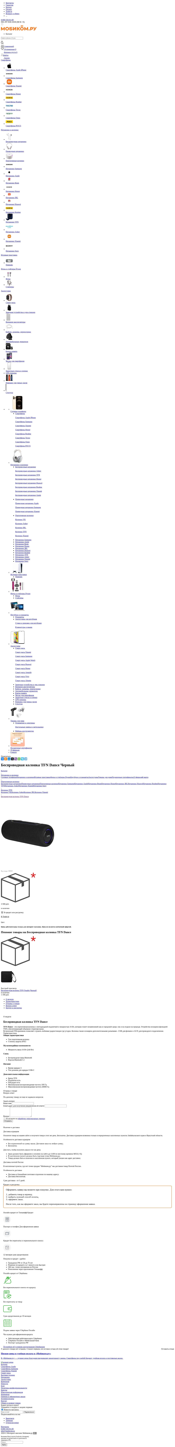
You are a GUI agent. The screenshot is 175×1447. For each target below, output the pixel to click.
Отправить (8, 1121)
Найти (4, 1445)
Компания (5, 1382)
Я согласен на (25, 1119)
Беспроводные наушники (11, 784)
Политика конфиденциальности (14, 1388)
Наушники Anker (12, 786)
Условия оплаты (7, 1399)
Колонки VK (6, 792)
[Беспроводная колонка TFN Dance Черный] (28, 868)
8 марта (145, 777)
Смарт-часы (6, 1373)
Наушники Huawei (135, 784)
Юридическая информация (12, 1392)
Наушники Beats (94, 784)
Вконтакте (10, 1418)
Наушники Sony (39, 786)
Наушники (5, 1377)
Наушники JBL (121, 784)
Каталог (4, 1364)
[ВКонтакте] (2, 758)
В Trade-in (5, 917)
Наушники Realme (150, 784)
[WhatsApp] (19, 758)
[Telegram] (25, 758)
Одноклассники (12, 1423)
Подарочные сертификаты (122, 777)
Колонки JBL (29, 792)
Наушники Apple (81, 784)
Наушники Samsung (66, 784)
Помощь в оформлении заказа (13, 1397)
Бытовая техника (8, 1375)
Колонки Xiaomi (41, 792)
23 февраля (137, 777)
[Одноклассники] (5, 758)
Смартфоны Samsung (9, 1369)
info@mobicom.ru (8, 1431)
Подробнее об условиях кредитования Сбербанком (24, 1347)
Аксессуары (93, 777)
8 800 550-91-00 (7, 20)
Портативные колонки (49, 784)
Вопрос (6, 1116)
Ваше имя (7, 1103)
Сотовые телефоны (9, 777)
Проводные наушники (31, 784)
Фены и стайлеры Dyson (60, 777)
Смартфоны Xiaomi (9, 1371)
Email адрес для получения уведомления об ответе (23, 1106)
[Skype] (22, 758)
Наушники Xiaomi (26, 786)
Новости (4, 1384)
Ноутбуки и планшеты (79, 777)
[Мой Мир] (9, 758)
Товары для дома (105, 777)
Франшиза (5, 1394)
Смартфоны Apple (8, 1367)
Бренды (4, 1390)
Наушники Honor (108, 784)
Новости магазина (11, 1410)
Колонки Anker (17, 792)
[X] (12, 758)
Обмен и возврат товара (10, 1403)
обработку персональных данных (31, 1119)
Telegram (9, 1420)
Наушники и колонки (25, 777)
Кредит (4, 1401)
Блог (3, 1386)
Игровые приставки (42, 777)
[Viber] (15, 758)
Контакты (5, 1427)
